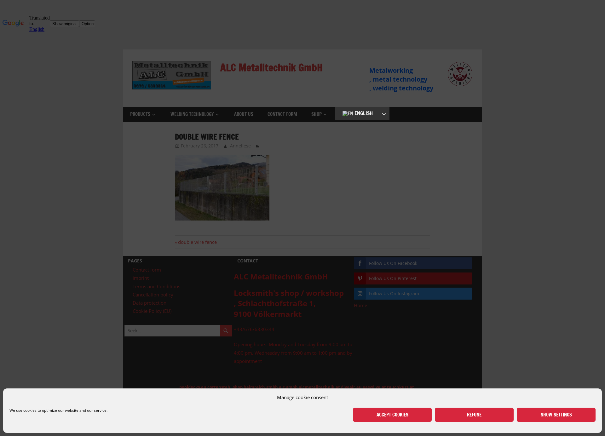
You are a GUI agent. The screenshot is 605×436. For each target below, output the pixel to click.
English (363, 113)
